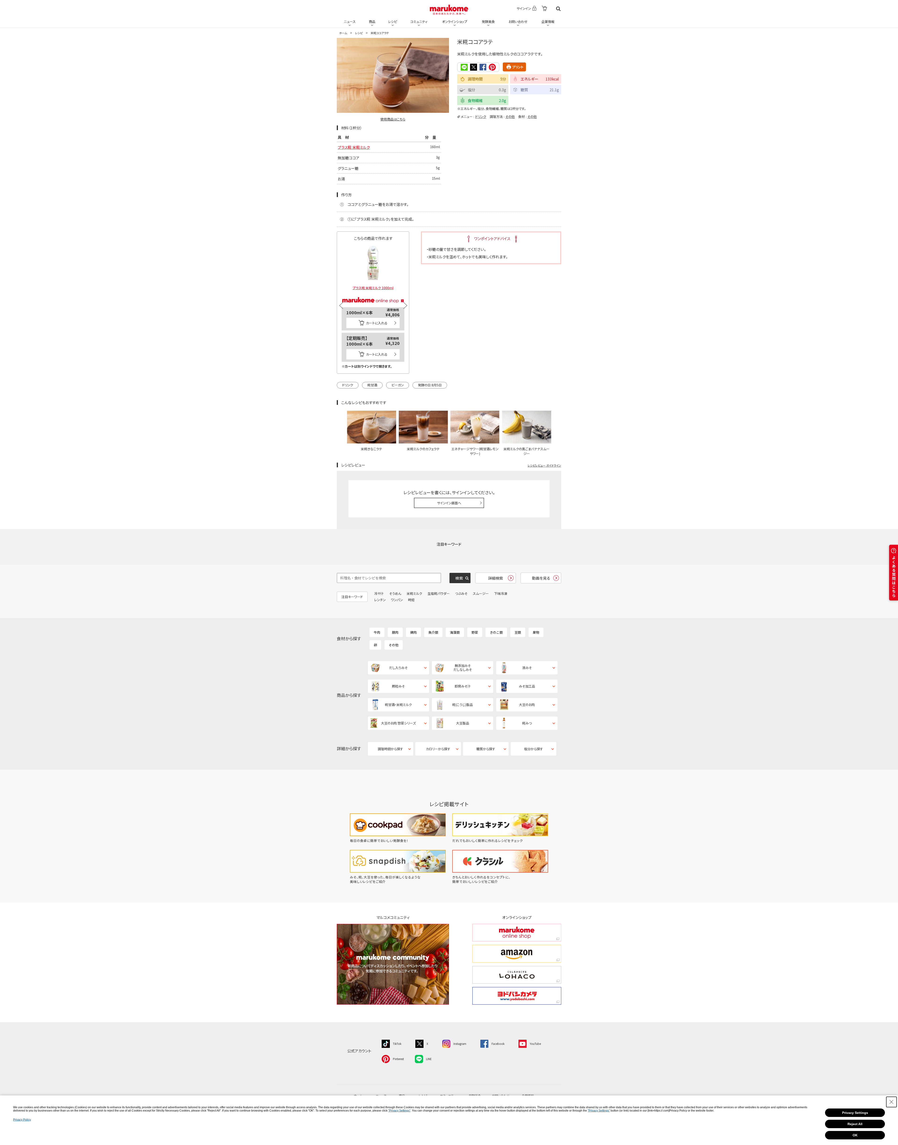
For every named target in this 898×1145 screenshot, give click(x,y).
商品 (372, 21)
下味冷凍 (500, 593)
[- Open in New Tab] (544, 9)
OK (855, 1135)
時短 (411, 599)
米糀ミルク (414, 593)
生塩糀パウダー (438, 593)
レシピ (392, 21)
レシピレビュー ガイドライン (544, 465)
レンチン (380, 599)
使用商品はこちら (392, 119)
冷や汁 (379, 593)
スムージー (481, 593)
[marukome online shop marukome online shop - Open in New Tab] (517, 932)
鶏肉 (413, 632)
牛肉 (377, 632)
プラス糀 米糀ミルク (354, 147)
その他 (510, 116)
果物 (536, 632)
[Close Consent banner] (891, 1102)
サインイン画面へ (449, 503)
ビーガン (397, 385)
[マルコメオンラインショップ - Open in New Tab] (373, 294)
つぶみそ (461, 593)
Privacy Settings (855, 1113)
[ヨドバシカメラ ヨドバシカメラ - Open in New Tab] (517, 995)
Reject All (854, 1124)
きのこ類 (496, 632)
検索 (558, 9)
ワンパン (397, 599)
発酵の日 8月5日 (430, 385)
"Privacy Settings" (399, 1110)
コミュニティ (418, 21)
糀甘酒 (372, 385)
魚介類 (433, 632)
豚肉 (395, 632)
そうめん (395, 593)
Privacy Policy (22, 1119)
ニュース (350, 21)
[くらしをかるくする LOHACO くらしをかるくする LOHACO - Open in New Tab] (517, 974)
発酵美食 (488, 21)
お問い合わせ (517, 21)
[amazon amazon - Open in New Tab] (517, 953)
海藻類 (455, 632)
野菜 (474, 632)
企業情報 (547, 21)
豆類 (517, 632)
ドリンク (480, 116)
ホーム (343, 33)
